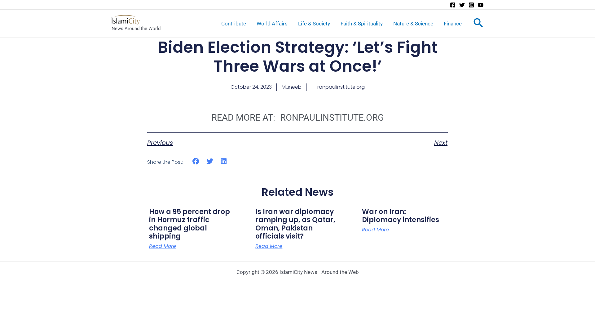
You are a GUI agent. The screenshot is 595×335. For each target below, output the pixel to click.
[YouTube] (480, 5)
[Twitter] (462, 5)
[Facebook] (453, 5)
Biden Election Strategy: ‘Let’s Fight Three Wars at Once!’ (298, 56)
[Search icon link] (478, 24)
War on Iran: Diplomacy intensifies (400, 216)
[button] (196, 161)
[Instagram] (471, 5)
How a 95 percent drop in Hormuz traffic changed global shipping (189, 224)
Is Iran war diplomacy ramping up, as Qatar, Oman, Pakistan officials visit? (295, 224)
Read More (162, 246)
